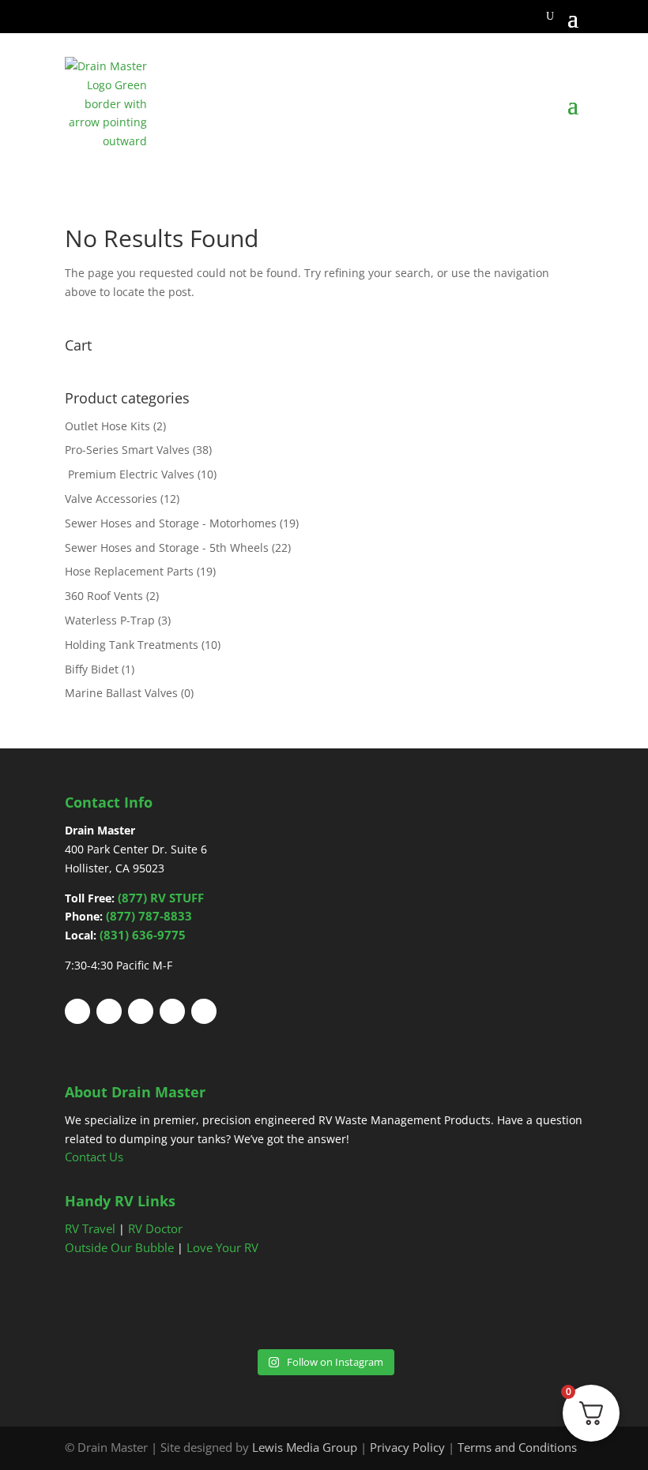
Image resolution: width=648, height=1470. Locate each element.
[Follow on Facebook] (77, 1011)
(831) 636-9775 (143, 935)
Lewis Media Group (304, 1447)
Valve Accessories (111, 498)
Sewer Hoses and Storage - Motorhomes (171, 523)
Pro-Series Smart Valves (127, 449)
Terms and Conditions (517, 1447)
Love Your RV (222, 1247)
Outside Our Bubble (119, 1247)
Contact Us (94, 1156)
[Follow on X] (109, 1011)
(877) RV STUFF (161, 898)
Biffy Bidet (92, 669)
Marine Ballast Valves (121, 692)
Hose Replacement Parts (129, 571)
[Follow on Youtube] (172, 1011)
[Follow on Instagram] (204, 1011)
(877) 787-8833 (149, 916)
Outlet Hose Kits (107, 425)
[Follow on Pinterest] (140, 1011)
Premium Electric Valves (129, 474)
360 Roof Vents (104, 595)
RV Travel (90, 1228)
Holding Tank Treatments (131, 644)
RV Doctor (155, 1228)
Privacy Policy (407, 1447)
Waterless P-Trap (110, 620)
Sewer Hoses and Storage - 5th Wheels (167, 547)
